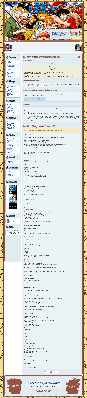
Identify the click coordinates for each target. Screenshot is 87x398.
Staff (8, 177)
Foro (8, 41)
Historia (9, 62)
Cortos (9, 107)
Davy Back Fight (11, 126)
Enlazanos (10, 175)
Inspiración (10, 76)
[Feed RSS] (78, 41)
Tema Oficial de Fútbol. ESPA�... (59, 31)
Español (11, 221)
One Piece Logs (11, 86)
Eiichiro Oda (10, 68)
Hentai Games (11, 162)
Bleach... (53, 36)
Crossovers (10, 93)
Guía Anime (10, 104)
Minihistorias (10, 87)
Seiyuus (9, 111)
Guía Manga (10, 85)
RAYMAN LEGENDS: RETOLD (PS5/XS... (60, 33)
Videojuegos (10, 148)
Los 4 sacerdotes (11, 123)
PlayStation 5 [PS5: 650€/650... (58, 35)
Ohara (8, 130)
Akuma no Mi (10, 65)
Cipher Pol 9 (10, 128)
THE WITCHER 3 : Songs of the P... (59, 34)
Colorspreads (10, 138)
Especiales (10, 94)
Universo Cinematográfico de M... (59, 32)
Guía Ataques (10, 66)
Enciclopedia (10, 74)
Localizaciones (11, 70)
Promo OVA (10, 109)
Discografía (10, 147)
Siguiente (55, 372)
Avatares (9, 143)
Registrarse (24, 41)
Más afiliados (12, 211)
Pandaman (10, 69)
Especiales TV (11, 110)
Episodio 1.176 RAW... (56, 38)
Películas (9, 106)
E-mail (9, 174)
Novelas (9, 90)
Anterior (47, 372)
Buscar (9, 152)
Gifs (8, 141)
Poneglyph (10, 121)
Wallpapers (10, 140)
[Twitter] (76, 41)
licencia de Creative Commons (50, 383)
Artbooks (9, 89)
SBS (8, 96)
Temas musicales (11, 113)
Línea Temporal (11, 72)
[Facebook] (80, 41)
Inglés (10, 220)
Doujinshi (9, 161)
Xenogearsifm (56, 382)
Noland (9, 124)
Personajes (10, 64)
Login (15, 41)
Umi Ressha (10, 127)
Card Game (10, 149)
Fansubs (9, 144)
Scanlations (10, 145)
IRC (8, 173)
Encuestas (10, 151)
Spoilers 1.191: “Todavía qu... (58, 29)
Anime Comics (11, 91)
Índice (8, 61)
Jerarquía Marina (11, 73)
